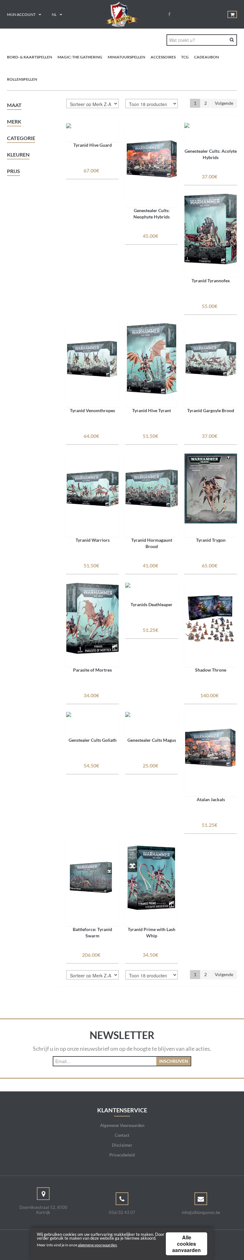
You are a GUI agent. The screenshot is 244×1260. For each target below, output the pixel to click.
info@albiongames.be (201, 1212)
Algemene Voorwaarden (122, 1125)
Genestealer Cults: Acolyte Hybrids (211, 154)
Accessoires (163, 57)
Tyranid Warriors (93, 540)
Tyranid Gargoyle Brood (210, 410)
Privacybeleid (122, 1154)
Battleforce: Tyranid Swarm (92, 932)
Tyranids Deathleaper (152, 604)
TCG (185, 57)
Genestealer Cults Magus (151, 740)
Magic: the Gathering (80, 57)
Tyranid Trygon (211, 540)
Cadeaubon (206, 57)
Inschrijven (173, 1061)
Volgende (224, 103)
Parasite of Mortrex (92, 670)
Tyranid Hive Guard (92, 145)
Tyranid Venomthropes (92, 410)
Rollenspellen (22, 79)
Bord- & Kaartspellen (29, 57)
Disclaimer (122, 1145)
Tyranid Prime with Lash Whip (151, 932)
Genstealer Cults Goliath (93, 740)
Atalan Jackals (211, 799)
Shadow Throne (210, 670)
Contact (122, 1135)
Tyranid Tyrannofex (211, 280)
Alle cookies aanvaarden (186, 1244)
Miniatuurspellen (126, 57)
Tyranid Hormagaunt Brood (151, 543)
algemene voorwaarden (97, 1245)
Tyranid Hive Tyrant (151, 410)
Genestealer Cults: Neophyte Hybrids (151, 213)
